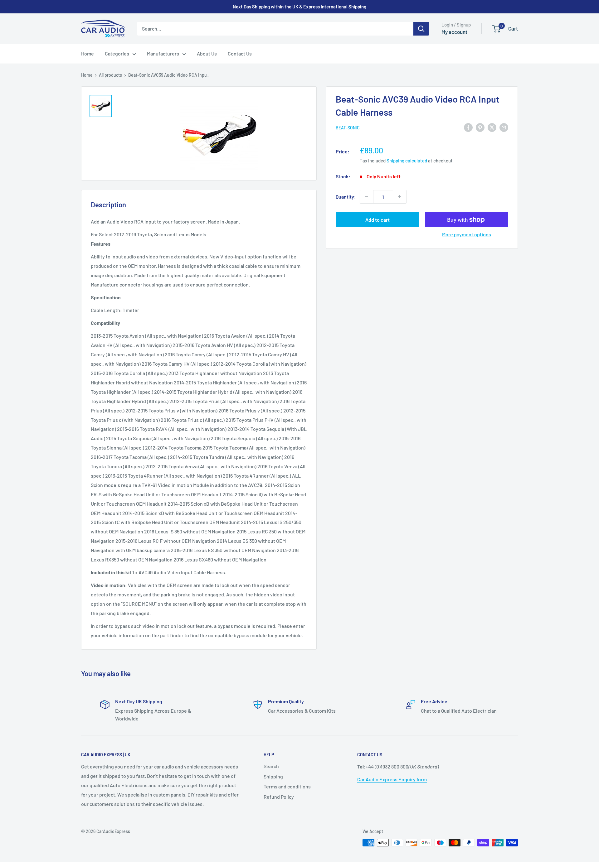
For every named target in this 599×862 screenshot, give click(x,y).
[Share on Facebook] (468, 127)
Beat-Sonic (348, 127)
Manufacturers (163, 53)
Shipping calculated (407, 160)
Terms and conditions (287, 786)
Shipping (273, 776)
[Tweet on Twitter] (492, 127)
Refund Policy (279, 797)
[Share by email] (503, 127)
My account (454, 32)
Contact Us (240, 53)
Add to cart (377, 220)
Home (87, 53)
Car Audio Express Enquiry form (392, 779)
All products (110, 75)
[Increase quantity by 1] (399, 196)
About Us (207, 53)
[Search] (421, 29)
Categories (117, 53)
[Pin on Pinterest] (480, 127)
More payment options (466, 234)
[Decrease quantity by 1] (366, 196)
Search (271, 766)
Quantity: (346, 197)
